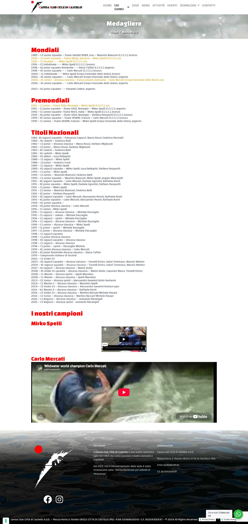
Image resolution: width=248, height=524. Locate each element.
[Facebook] (48, 499)
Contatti (208, 5)
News (146, 5)
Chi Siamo (119, 7)
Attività (159, 5)
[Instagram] (59, 499)
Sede (135, 5)
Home (107, 5)
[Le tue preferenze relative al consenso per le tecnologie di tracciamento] (6, 521)
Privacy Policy (208, 519)
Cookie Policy (230, 519)
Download (188, 5)
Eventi (172, 5)
